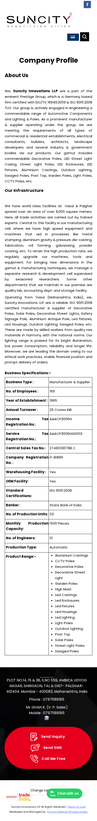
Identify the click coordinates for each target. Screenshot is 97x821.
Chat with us (68, 793)
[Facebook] (87, 7)
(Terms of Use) (76, 807)
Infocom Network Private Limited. (67, 812)
